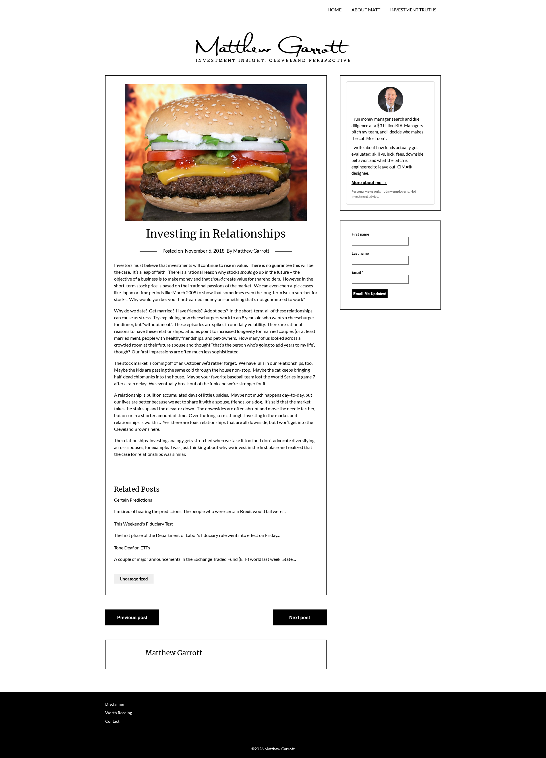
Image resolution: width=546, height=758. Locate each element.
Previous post (132, 617)
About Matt (365, 9)
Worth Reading (118, 712)
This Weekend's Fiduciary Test (143, 523)
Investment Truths (413, 9)
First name (360, 234)
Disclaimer (115, 704)
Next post (299, 617)
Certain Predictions (133, 499)
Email (357, 272)
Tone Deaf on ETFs (132, 547)
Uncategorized (134, 579)
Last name (360, 253)
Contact (112, 721)
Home (335, 9)
